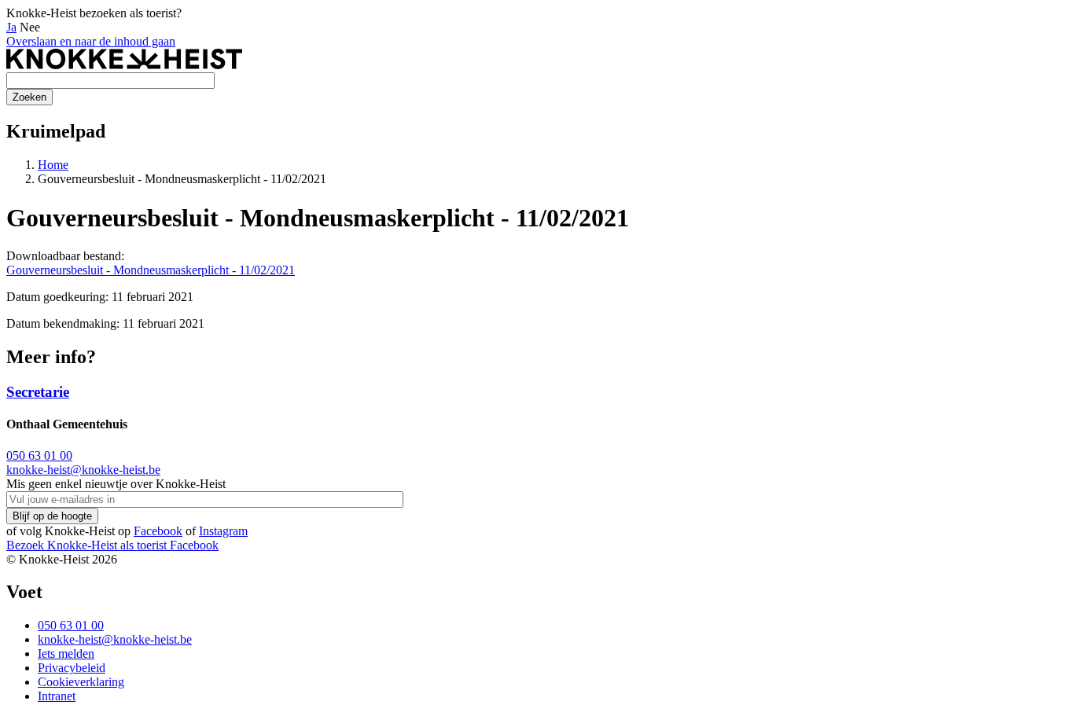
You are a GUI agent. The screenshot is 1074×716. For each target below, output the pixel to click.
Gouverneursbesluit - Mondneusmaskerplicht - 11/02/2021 (150, 270)
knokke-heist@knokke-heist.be (83, 469)
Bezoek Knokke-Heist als (86, 545)
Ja (11, 27)
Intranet (56, 696)
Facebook (158, 531)
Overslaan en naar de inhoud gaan (90, 41)
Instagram (223, 531)
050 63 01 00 (39, 455)
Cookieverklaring (81, 681)
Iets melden (66, 653)
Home (53, 164)
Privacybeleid (71, 667)
